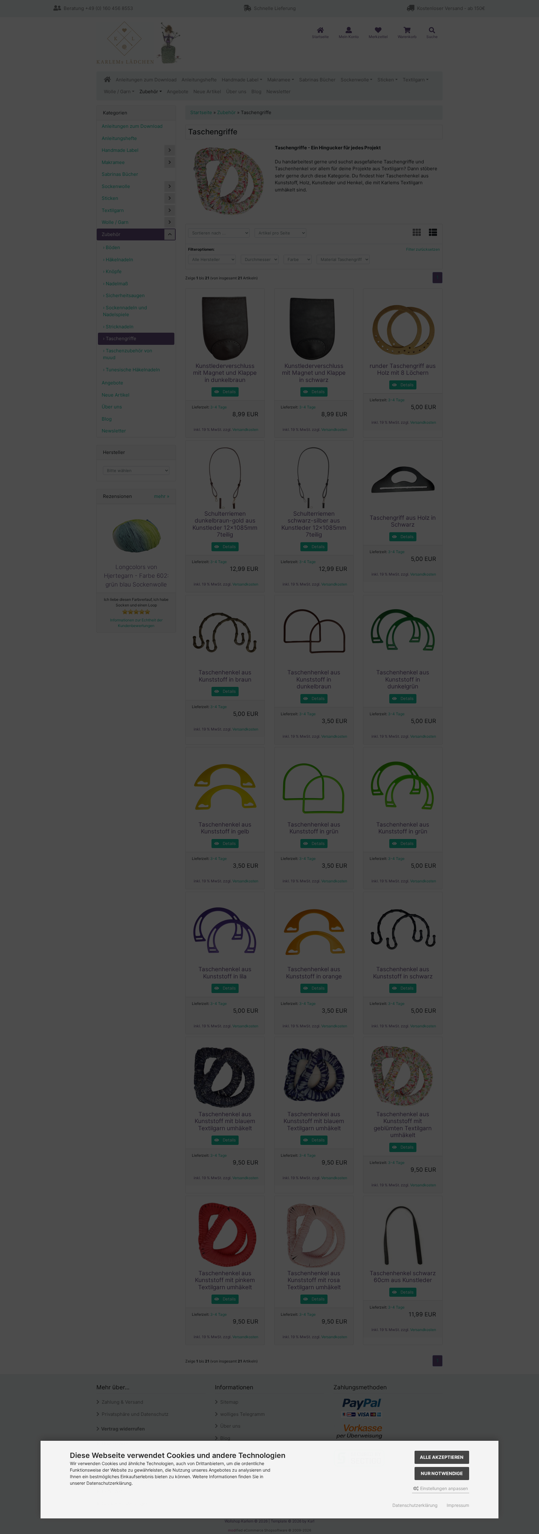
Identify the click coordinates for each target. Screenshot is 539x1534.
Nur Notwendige (442, 1473)
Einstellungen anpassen (443, 1488)
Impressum (458, 1505)
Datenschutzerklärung (415, 1505)
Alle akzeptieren (442, 1457)
